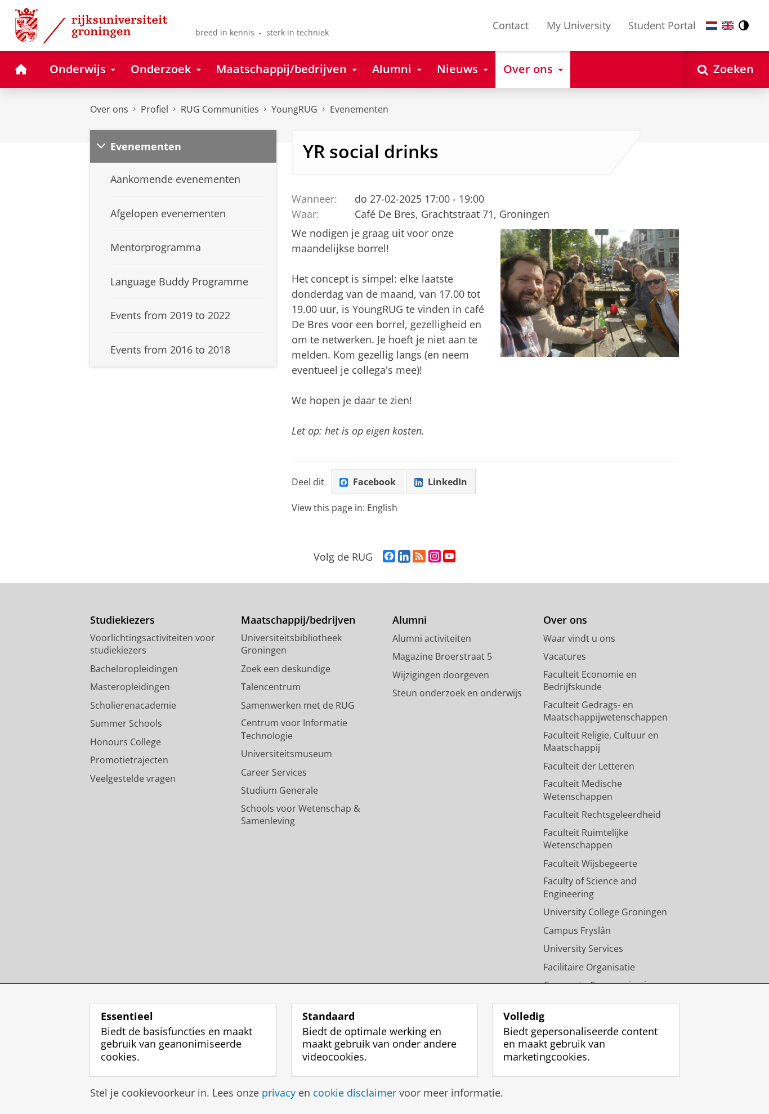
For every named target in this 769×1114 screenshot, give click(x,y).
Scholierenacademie (133, 705)
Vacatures (564, 656)
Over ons (109, 109)
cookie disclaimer (354, 1092)
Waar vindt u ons (579, 638)
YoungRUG (294, 109)
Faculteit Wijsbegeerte (590, 863)
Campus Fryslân (577, 930)
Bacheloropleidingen (134, 669)
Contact (511, 25)
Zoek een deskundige (285, 669)
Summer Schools (126, 723)
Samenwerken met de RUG (298, 705)
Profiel (154, 109)
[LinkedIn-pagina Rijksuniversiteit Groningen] (404, 556)
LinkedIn (447, 482)
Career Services (274, 772)
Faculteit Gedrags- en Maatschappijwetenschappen (605, 711)
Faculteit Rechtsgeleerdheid (602, 814)
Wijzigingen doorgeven (440, 675)
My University (579, 25)
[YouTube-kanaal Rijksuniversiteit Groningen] (449, 556)
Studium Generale (279, 790)
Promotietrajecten (129, 760)
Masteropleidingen (130, 687)
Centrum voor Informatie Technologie (294, 729)
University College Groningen (605, 912)
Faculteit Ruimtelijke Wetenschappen (585, 839)
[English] (728, 25)
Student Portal (662, 25)
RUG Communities (220, 109)
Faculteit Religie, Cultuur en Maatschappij (601, 741)
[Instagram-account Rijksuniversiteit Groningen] (434, 556)
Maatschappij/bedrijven (298, 620)
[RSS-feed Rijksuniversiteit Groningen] (419, 556)
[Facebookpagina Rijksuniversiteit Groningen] (389, 556)
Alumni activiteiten (431, 638)
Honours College (125, 742)
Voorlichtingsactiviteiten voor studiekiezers (152, 644)
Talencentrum (271, 687)
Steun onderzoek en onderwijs (457, 693)
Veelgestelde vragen (133, 778)
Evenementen (359, 109)
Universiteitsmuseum (286, 754)
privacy (279, 1092)
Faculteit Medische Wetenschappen (582, 790)
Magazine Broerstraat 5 (442, 656)
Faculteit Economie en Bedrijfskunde (590, 681)
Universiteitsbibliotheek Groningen (291, 644)
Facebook (374, 482)
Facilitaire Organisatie (589, 967)
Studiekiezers (122, 620)
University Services (583, 948)
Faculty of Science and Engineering (590, 887)
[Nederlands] (711, 25)
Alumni (409, 620)
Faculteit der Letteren (588, 766)
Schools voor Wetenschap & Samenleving (300, 814)
